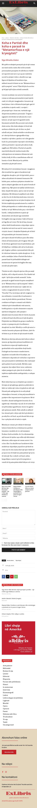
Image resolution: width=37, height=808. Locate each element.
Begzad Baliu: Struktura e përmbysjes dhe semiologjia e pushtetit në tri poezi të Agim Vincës (18, 491)
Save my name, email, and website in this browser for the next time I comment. (18, 544)
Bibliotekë (4, 600)
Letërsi (7, 38)
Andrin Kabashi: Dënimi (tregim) (11, 598)
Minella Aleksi (10, 560)
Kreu (3, 38)
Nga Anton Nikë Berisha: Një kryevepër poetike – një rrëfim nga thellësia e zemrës (6, 491)
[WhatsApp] (16, 576)
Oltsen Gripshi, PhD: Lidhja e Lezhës (13, 614)
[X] (8, 576)
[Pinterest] (12, 576)
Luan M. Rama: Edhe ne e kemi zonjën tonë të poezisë (29, 489)
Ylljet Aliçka (18, 560)
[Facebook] (3, 576)
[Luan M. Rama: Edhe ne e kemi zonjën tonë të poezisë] (30, 481)
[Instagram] (6, 772)
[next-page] (6, 500)
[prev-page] (3, 500)
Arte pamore (5, 616)
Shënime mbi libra (14, 38)
